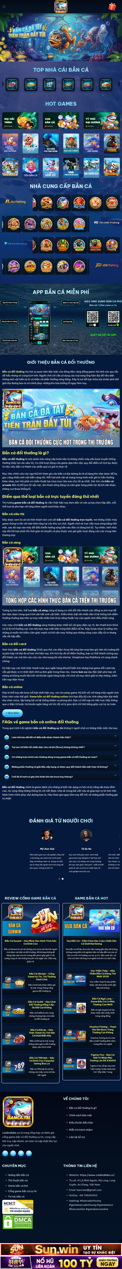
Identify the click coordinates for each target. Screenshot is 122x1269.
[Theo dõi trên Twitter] (21, 1153)
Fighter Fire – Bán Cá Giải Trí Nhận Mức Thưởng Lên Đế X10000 (103, 1057)
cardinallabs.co (11, 1132)
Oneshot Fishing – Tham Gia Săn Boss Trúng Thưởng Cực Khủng (102, 1029)
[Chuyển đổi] (115, 735)
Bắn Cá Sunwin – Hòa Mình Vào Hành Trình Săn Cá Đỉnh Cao (30, 942)
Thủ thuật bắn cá (18, 1180)
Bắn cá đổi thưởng (13, 371)
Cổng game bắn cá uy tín (22, 1191)
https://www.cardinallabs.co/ (97, 1175)
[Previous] (8, 855)
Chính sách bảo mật (80, 1115)
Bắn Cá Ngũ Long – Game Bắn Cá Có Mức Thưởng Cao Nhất (103, 1001)
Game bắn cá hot (18, 1185)
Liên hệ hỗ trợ (77, 1137)
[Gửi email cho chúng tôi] (29, 1153)
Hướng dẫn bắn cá (18, 1175)
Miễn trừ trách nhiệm (81, 1129)
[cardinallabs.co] (61, 6)
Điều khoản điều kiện (81, 1122)
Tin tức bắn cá (16, 1196)
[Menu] (4, 6)
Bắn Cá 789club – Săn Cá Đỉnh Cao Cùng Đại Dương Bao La (41, 1060)
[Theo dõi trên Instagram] (13, 1153)
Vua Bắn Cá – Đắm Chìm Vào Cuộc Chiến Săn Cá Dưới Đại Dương (91, 942)
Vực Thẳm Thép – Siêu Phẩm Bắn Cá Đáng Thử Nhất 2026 (103, 973)
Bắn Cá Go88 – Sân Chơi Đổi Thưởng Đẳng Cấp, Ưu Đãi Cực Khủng (41, 1004)
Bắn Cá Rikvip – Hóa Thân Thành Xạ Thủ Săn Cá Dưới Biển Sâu (42, 1032)
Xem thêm (13, 713)
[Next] (113, 855)
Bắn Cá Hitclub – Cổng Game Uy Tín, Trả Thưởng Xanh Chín (42, 976)
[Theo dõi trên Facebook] (5, 1153)
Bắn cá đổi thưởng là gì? (83, 1107)
